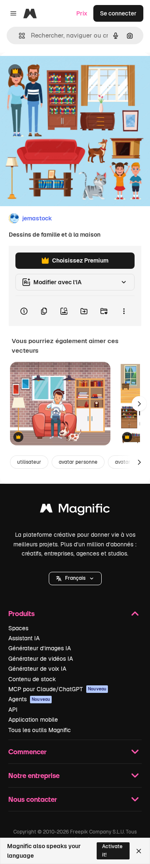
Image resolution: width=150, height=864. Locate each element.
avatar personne (78, 462)
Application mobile (33, 719)
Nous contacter (32, 799)
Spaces (18, 628)
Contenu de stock (32, 679)
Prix (82, 13)
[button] (75, 578)
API (13, 709)
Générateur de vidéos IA (40, 658)
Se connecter (118, 13)
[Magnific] (75, 510)
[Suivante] (139, 403)
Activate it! (112, 850)
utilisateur (29, 462)
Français (75, 578)
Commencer (27, 751)
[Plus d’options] (123, 311)
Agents (29, 699)
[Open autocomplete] (18, 36)
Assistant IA (24, 638)
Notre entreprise (34, 775)
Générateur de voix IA (37, 668)
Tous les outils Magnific (39, 730)
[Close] (139, 851)
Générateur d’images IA (39, 648)
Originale (55, 72)
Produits (21, 613)
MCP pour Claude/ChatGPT (57, 689)
